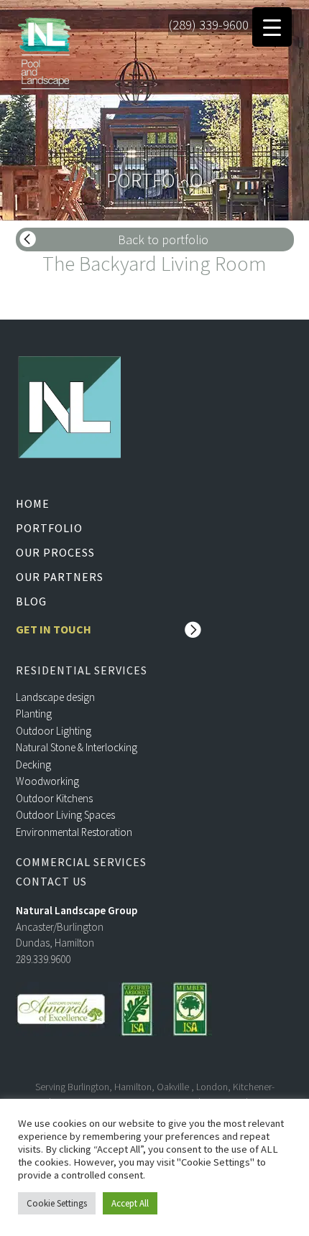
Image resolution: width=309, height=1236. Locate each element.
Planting (34, 713)
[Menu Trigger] (272, 27)
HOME (33, 503)
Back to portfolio (163, 239)
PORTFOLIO (49, 528)
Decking (33, 764)
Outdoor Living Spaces (65, 815)
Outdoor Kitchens (54, 798)
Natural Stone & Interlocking (76, 747)
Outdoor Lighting (53, 731)
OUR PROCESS (55, 552)
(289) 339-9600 (208, 24)
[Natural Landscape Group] (44, 51)
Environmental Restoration (74, 832)
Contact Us (51, 881)
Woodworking (47, 781)
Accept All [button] (130, 1203)
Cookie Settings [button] (57, 1203)
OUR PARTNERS (59, 577)
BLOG (31, 601)
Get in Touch (53, 629)
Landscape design (55, 697)
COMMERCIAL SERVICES (81, 862)
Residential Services (81, 670)
